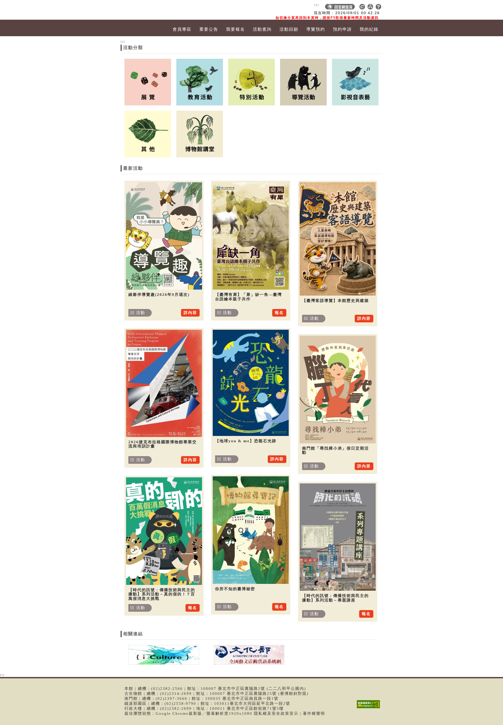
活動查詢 (262, 29)
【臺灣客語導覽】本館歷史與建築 (335, 300)
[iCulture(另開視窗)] (163, 654)
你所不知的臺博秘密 (235, 589)
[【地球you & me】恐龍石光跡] (250, 383)
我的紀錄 (369, 29)
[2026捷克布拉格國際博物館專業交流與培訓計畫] (164, 383)
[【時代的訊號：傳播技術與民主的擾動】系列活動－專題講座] (337, 537)
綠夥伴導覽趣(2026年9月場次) (159, 294)
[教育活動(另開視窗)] (199, 81)
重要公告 (208, 29)
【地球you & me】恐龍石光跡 (245, 441)
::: (316, 5)
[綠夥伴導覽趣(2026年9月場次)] (164, 236)
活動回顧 (289, 29)
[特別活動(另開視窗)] (251, 81)
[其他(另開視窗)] (147, 133)
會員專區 (182, 29)
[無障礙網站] (369, 708)
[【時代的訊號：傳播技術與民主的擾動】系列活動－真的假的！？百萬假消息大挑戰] (164, 531)
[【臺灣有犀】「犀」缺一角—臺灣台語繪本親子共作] (250, 236)
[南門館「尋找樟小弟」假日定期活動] (337, 389)
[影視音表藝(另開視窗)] (355, 81)
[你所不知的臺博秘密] (250, 530)
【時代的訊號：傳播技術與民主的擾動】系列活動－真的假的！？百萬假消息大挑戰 (161, 594)
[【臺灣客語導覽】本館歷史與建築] (337, 239)
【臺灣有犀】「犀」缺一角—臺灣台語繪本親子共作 (248, 296)
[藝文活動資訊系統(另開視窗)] (248, 654)
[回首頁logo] (151, 10)
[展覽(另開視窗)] (147, 81)
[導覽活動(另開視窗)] (303, 81)
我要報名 (235, 29)
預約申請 (342, 29)
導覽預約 (315, 29)
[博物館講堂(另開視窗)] (199, 133)
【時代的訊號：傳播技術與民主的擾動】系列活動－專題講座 (335, 598)
